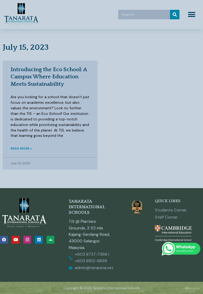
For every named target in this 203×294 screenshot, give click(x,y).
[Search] (174, 14)
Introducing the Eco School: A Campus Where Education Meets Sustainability (49, 76)
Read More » (21, 148)
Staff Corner (166, 217)
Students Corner (171, 210)
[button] (192, 15)
